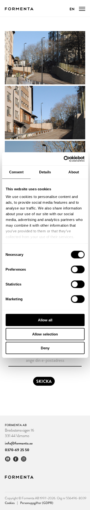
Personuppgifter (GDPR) (36, 502)
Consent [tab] (16, 172)
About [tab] (73, 172)
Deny (45, 348)
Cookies (11, 502)
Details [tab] (45, 172)
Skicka (44, 381)
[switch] (77, 269)
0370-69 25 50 (17, 450)
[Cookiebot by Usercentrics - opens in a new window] (64, 159)
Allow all (45, 320)
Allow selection (45, 334)
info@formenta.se (19, 443)
